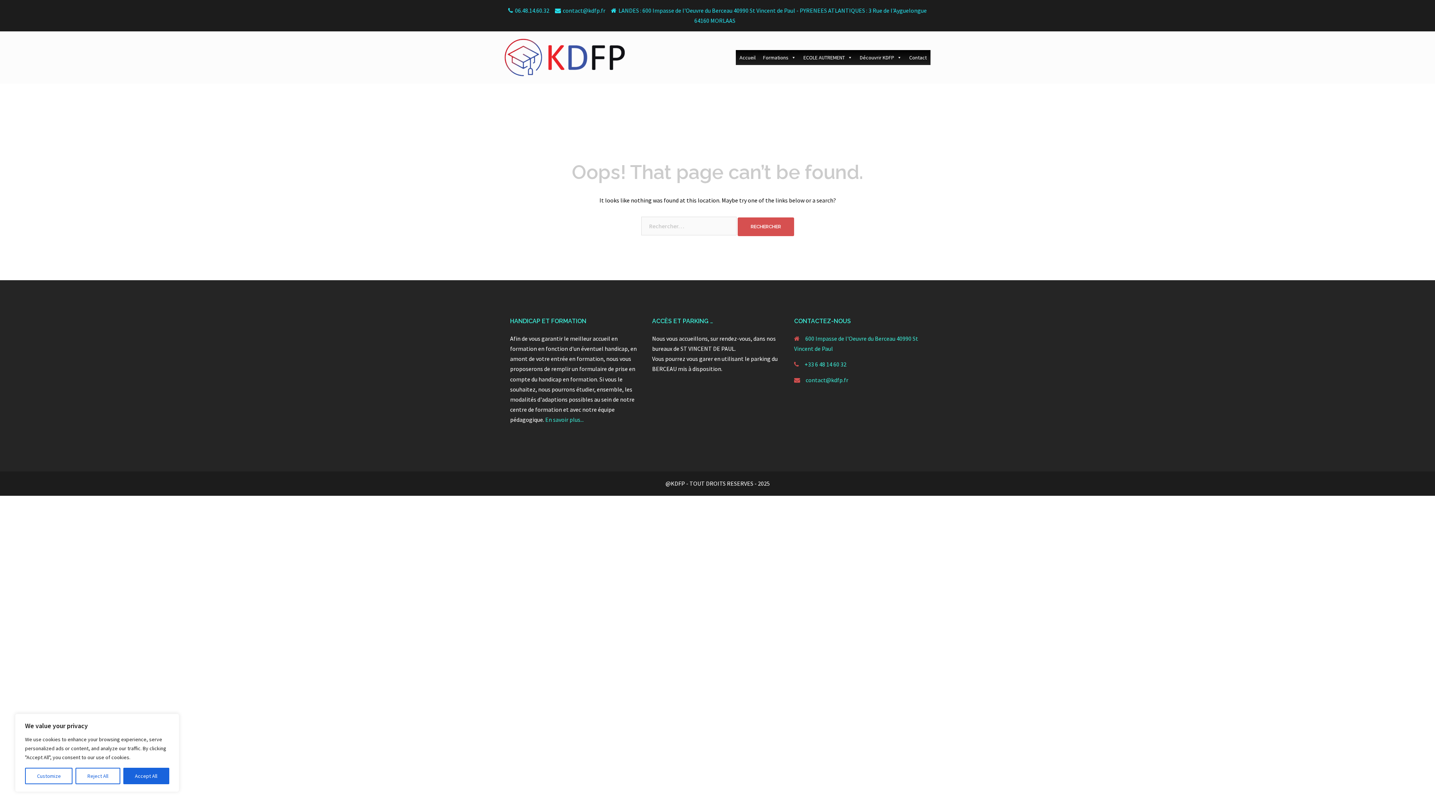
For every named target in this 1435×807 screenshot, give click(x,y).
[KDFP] (564, 57)
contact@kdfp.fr (827, 380)
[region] (97, 753)
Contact (918, 57)
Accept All (146, 776)
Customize (49, 776)
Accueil (748, 57)
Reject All (97, 776)
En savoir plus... (564, 419)
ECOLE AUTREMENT (824, 57)
